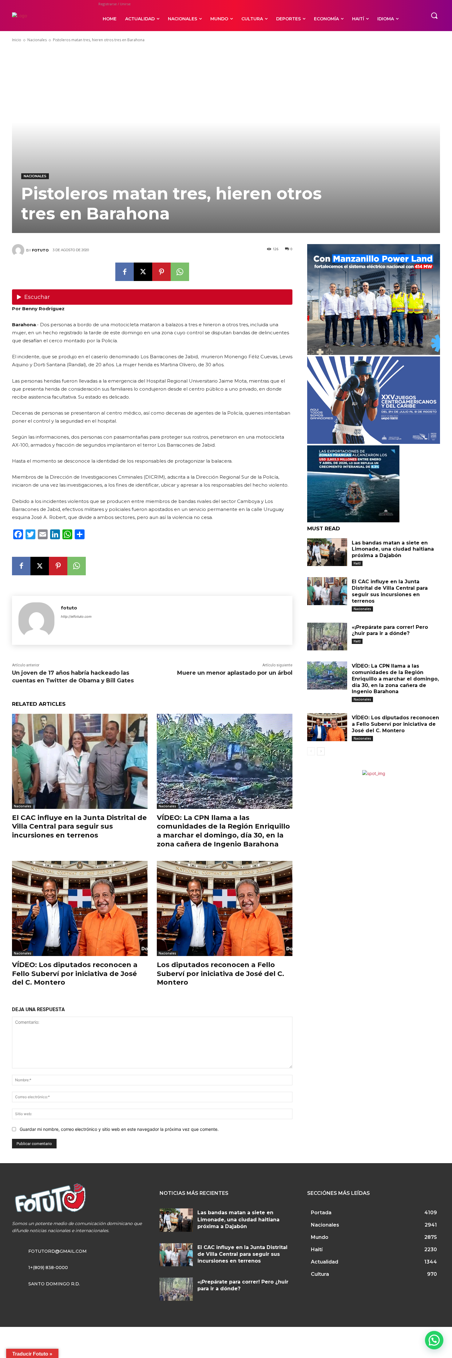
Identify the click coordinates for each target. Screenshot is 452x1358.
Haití (357, 563)
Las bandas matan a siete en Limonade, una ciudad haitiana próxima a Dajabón (393, 549)
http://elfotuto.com (76, 616)
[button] (434, 15)
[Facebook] (124, 272)
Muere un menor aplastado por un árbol (234, 672)
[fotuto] (19, 250)
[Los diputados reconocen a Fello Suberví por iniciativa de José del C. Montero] (224, 908)
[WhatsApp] (180, 272)
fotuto (40, 250)
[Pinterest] (161, 272)
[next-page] (321, 751)
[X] (143, 272)
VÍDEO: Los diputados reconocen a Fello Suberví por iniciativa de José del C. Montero (74, 973)
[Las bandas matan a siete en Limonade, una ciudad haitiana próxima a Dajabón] (327, 552)
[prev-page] (311, 751)
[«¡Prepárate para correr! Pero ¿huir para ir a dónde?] (327, 637)
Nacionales (37, 39)
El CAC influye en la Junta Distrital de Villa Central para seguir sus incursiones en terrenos (79, 826)
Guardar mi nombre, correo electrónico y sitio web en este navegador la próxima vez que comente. (119, 1129)
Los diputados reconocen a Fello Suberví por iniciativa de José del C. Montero (220, 973)
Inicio (16, 39)
